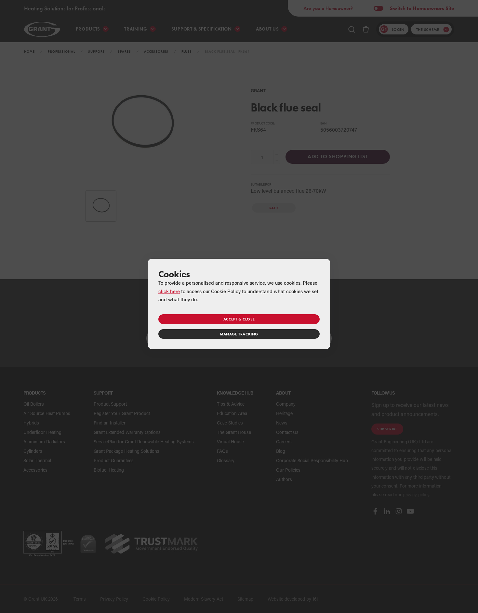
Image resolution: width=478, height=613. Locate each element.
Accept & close (239, 319)
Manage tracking (239, 334)
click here (169, 291)
